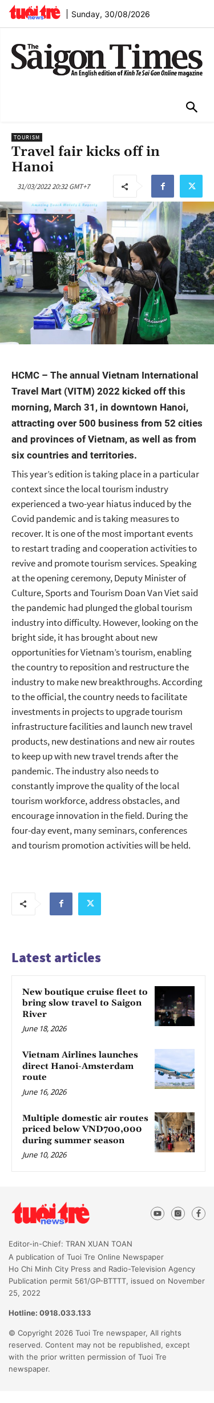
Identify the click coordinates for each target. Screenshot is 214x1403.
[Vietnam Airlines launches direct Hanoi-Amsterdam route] (175, 1069)
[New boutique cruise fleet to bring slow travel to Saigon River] (175, 1006)
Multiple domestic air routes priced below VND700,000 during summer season (85, 1129)
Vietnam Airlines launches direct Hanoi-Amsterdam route (80, 1066)
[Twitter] (191, 186)
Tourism (27, 137)
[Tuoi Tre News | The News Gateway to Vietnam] (34, 12)
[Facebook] (162, 186)
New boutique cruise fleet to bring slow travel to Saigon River (85, 1003)
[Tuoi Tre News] (71, 1213)
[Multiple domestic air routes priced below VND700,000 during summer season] (175, 1132)
